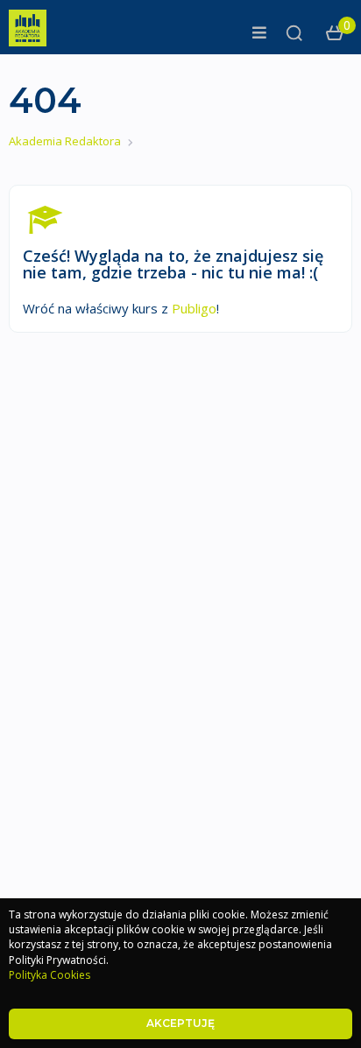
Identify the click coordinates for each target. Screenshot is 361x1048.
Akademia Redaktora (65, 141)
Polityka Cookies (49, 974)
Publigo (194, 308)
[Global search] (294, 33)
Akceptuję (180, 1023)
